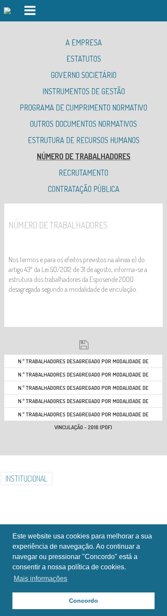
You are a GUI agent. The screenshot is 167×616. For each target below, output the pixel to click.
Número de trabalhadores (84, 156)
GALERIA (116, 478)
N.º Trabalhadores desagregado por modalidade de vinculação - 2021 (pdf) (83, 402)
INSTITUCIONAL (27, 478)
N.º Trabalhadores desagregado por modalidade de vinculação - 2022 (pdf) (83, 389)
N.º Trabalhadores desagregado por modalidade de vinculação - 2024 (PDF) (83, 363)
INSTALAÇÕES (75, 478)
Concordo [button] (83, 600)
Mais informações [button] (40, 578)
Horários (123, 494)
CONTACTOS (83, 494)
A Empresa (84, 42)
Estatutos (83, 58)
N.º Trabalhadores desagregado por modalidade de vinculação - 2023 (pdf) (83, 376)
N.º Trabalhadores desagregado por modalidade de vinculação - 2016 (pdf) (83, 416)
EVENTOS (43, 494)
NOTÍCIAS (149, 478)
